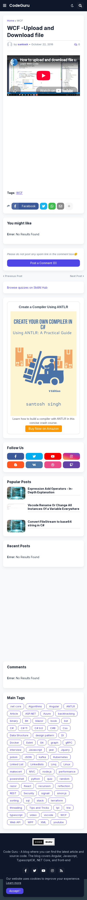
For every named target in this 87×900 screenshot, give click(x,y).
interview (15, 749)
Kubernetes (60, 757)
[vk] (34, 464)
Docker (14, 742)
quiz (49, 778)
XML (43, 822)
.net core (15, 706)
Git (42, 742)
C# (12, 728)
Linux (67, 764)
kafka (42, 757)
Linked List (16, 764)
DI (62, 735)
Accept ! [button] (14, 891)
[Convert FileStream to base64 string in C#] (16, 526)
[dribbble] (52, 464)
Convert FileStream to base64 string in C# (50, 523)
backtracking (66, 713)
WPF (30, 822)
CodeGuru (19, 5)
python (35, 778)
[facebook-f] (15, 456)
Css (65, 728)
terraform (57, 800)
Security (29, 793)
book (54, 720)
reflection (64, 786)
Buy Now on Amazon (44, 428)
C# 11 (24, 728)
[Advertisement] (43, 143)
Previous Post (13, 276)
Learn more (13, 883)
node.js (47, 771)
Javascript (35, 749)
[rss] (61, 870)
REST (13, 793)
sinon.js (62, 793)
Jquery (65, 749)
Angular (54, 706)
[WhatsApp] (52, 206)
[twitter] (34, 456)
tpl (57, 807)
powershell (17, 778)
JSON (28, 757)
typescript (16, 815)
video (33, 815)
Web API (15, 822)
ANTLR (70, 706)
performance (67, 771)
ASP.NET (30, 713)
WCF (20, 20)
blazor (39, 720)
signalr (45, 793)
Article (14, 713)
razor (13, 786)
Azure (47, 713)
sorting (14, 800)
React (27, 786)
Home (10, 20)
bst (66, 720)
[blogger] (15, 464)
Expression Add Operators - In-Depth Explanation (50, 490)
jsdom (13, 757)
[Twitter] (43, 206)
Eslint (29, 742)
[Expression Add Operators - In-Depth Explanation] (16, 493)
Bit (26, 720)
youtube (58, 822)
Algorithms (35, 706)
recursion (44, 786)
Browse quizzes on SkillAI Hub (27, 287)
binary (14, 720)
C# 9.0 (39, 728)
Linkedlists (37, 764)
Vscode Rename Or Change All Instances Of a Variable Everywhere (53, 506)
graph (54, 742)
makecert (16, 771)
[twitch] (71, 464)
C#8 (52, 728)
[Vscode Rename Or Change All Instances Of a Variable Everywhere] (16, 509)
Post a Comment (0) (43, 263)
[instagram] (71, 456)
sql (28, 800)
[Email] (60, 206)
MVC (32, 771)
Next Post (76, 276)
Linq (53, 764)
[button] (4, 5)
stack (40, 800)
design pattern (45, 735)
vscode (48, 815)
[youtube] (52, 456)
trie (69, 807)
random (64, 778)
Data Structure (19, 735)
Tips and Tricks (39, 807)
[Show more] (69, 206)
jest (51, 749)
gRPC (69, 742)
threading (16, 807)
